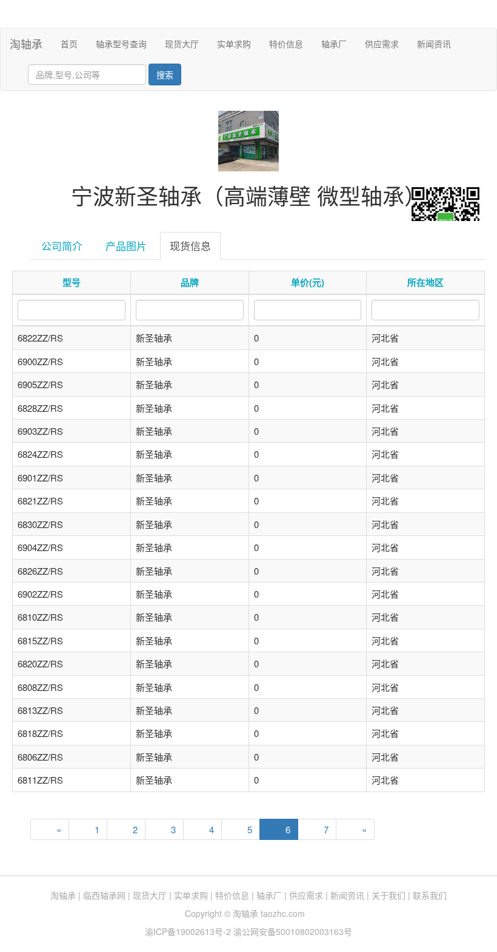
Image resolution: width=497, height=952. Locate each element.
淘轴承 (26, 43)
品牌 (190, 282)
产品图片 (126, 245)
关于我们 (388, 895)
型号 (71, 282)
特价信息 (286, 44)
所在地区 (425, 282)
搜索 (164, 74)
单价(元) (307, 282)
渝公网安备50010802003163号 (292, 931)
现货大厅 (182, 44)
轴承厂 (334, 44)
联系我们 (430, 895)
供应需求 (382, 44)
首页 (74, 43)
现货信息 (190, 245)
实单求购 (234, 44)
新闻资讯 (434, 44)
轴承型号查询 (121, 44)
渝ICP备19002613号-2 (189, 931)
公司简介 (61, 245)
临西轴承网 (104, 895)
